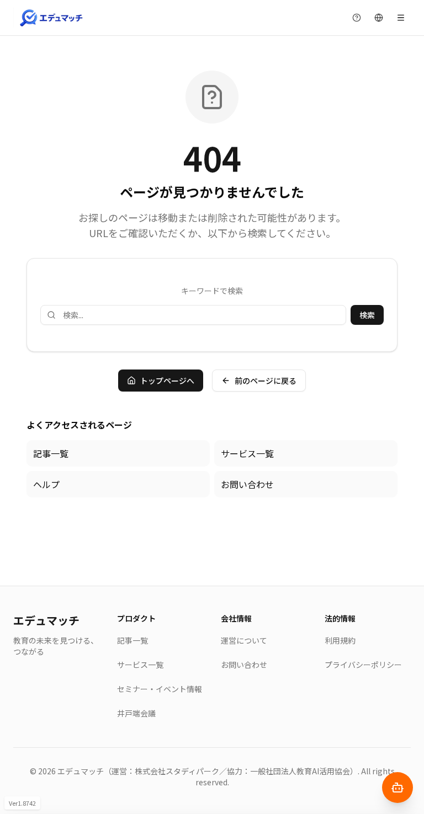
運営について (244, 640)
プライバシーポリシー (363, 664)
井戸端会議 (136, 713)
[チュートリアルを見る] (357, 17)
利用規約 (340, 640)
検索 (367, 314)
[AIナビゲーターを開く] (397, 787)
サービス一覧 (247, 453)
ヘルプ (46, 484)
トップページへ (167, 380)
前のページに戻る (265, 380)
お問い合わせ (247, 484)
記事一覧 (50, 453)
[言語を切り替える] (379, 18)
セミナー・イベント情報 (159, 688)
